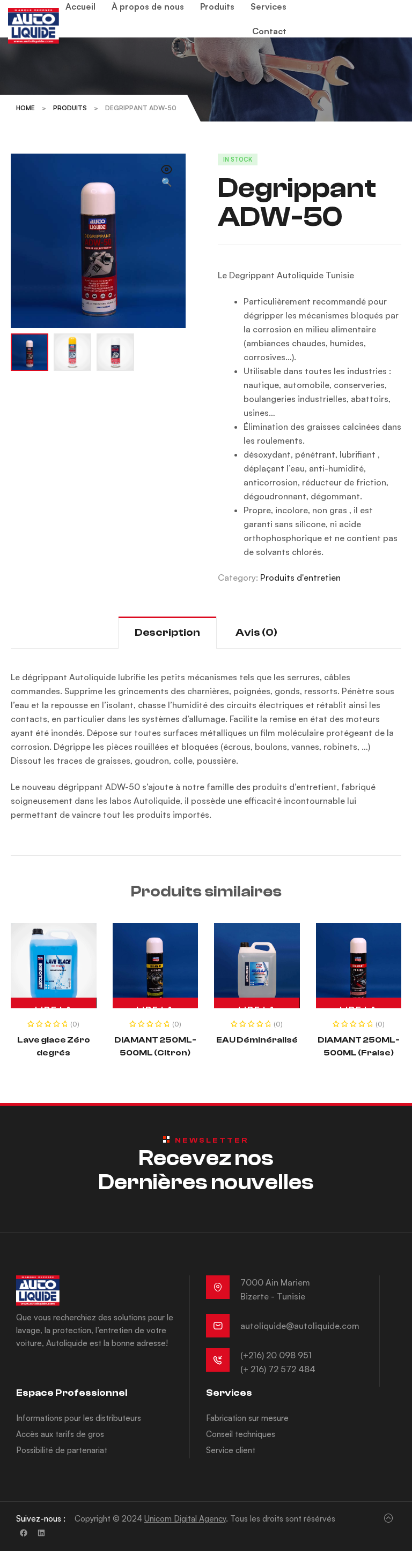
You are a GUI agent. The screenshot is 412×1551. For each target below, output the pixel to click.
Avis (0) (256, 632)
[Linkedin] (41, 1532)
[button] (167, 176)
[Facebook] (23, 1532)
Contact (269, 31)
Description (167, 632)
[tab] (167, 632)
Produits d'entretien (300, 577)
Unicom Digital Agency (185, 1519)
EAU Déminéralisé (257, 1040)
